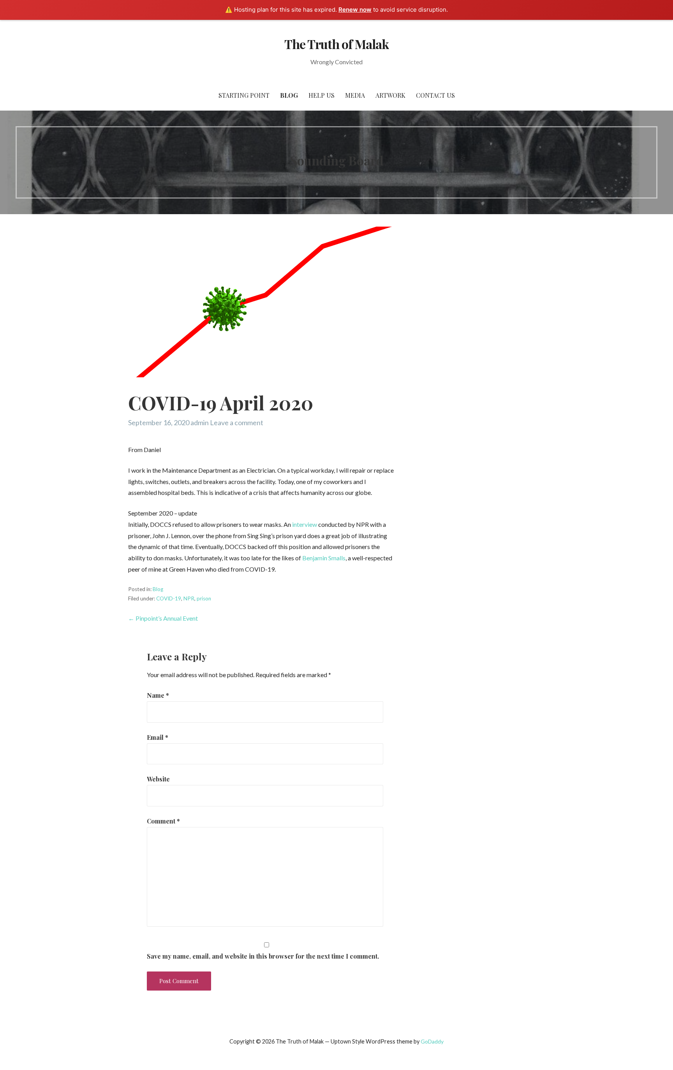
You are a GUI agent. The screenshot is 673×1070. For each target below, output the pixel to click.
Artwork (390, 95)
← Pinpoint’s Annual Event (163, 618)
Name (158, 695)
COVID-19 (168, 598)
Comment (163, 821)
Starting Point (244, 95)
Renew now (355, 9)
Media (355, 95)
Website (158, 779)
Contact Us (435, 95)
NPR (188, 598)
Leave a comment (236, 422)
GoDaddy (432, 1041)
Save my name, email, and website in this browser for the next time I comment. (263, 956)
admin (199, 422)
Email (157, 737)
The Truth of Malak (336, 43)
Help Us (321, 95)
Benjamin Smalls (323, 557)
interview (304, 524)
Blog (289, 95)
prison (204, 598)
